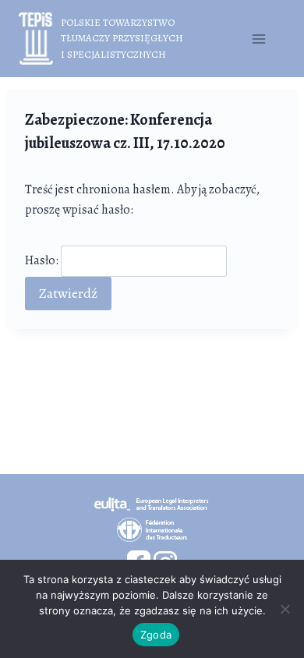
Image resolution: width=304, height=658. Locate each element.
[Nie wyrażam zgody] (284, 609)
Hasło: (43, 260)
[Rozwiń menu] (258, 39)
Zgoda (155, 634)
